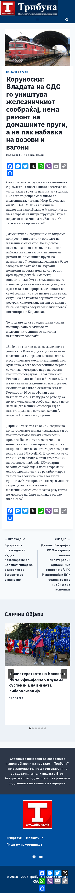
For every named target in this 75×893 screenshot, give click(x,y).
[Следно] (64, 674)
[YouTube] (41, 857)
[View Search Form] (66, 19)
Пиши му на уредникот (24, 844)
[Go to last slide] (11, 674)
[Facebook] (34, 857)
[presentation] (37, 644)
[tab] (30, 728)
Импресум (14, 838)
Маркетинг (34, 838)
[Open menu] (37, 20)
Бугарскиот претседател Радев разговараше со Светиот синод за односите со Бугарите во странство (18, 560)
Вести (24, 72)
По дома (12, 72)
